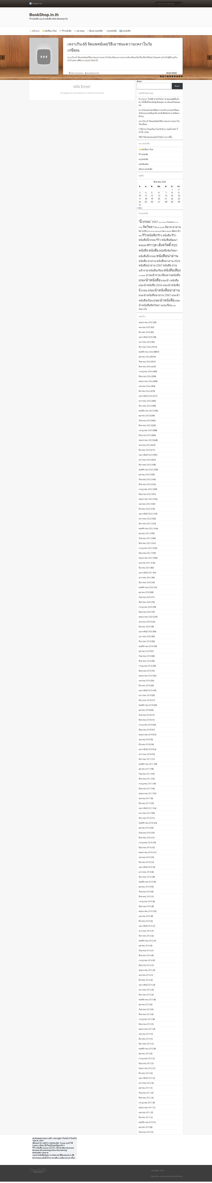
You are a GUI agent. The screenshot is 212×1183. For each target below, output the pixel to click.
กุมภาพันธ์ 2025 (145, 337)
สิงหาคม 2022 (145, 484)
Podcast (170, 222)
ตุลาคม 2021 (144, 533)
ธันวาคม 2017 (145, 759)
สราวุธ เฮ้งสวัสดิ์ (159, 244)
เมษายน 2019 (144, 680)
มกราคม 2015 (145, 930)
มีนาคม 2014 (144, 979)
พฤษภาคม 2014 (146, 970)
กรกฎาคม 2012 (145, 1058)
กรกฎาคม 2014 (145, 960)
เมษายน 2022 (144, 503)
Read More (171, 73)
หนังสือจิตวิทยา (168, 250)
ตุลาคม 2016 (144, 827)
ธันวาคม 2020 (145, 582)
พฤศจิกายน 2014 (146, 940)
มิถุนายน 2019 (145, 670)
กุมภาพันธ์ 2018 (145, 749)
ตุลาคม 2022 (144, 474)
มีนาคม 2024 (144, 391)
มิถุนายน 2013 (145, 1024)
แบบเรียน (166, 305)
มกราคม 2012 (145, 1082)
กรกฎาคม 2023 (145, 430)
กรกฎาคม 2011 (145, 1102)
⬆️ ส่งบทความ (35, 3)
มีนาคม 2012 (144, 1073)
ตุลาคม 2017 (144, 768)
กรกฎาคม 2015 (145, 901)
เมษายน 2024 (144, 386)
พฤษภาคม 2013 (146, 1028)
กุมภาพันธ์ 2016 (145, 867)
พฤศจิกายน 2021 (146, 528)
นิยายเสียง (143, 230)
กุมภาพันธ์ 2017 (145, 808)
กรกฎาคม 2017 (145, 783)
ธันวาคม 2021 (145, 523)
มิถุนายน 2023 (145, 435)
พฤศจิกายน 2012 (146, 1048)
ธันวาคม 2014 (145, 935)
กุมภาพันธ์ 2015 (145, 925)
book (160, 222)
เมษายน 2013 (144, 1033)
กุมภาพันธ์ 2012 (145, 1078)
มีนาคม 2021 (144, 567)
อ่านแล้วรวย (153, 275)
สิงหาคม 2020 (145, 602)
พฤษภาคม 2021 (146, 557)
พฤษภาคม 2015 (146, 911)
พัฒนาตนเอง (166, 231)
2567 (155, 222)
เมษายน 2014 (144, 974)
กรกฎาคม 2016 (145, 842)
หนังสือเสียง (144, 164)
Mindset (163, 222)
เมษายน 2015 (144, 916)
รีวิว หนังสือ (164, 235)
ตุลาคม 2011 (144, 1087)
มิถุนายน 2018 (145, 729)
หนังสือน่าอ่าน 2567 (150, 265)
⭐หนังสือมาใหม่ (49, 31)
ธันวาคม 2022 (145, 464)
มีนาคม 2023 (144, 449)
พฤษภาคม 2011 (146, 1107)
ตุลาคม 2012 (144, 1053)
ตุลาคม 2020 (144, 592)
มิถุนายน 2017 (145, 788)
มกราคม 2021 (145, 577)
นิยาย (157, 227)
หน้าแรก (36, 31)
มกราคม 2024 (145, 400)
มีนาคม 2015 (144, 920)
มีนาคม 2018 (144, 744)
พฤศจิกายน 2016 (146, 822)
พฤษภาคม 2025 (146, 322)
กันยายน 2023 (145, 420)
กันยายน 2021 (145, 538)
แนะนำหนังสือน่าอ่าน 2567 (155, 295)
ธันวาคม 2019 (145, 641)
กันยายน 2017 (145, 773)
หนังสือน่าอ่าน (167, 255)
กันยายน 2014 (145, 950)
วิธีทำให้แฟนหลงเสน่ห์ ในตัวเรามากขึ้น (155, 137)
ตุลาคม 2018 (144, 709)
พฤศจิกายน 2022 (146, 469)
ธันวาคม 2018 (145, 700)
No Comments (77, 73)
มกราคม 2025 (145, 341)
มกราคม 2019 (145, 695)
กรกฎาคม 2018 (145, 724)
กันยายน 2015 (145, 891)
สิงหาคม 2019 (145, 660)
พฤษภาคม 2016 (146, 852)
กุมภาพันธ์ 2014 (145, 984)
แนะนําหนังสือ (164, 300)
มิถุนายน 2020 (145, 611)
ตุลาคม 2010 (144, 1127)
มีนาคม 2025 (144, 332)
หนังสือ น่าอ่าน (147, 261)
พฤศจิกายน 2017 (146, 763)
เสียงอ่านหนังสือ (96, 31)
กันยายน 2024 (145, 361)
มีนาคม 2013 (144, 1038)
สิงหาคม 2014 (145, 955)
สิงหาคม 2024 (145, 366)
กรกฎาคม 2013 (145, 1019)
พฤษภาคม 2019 (146, 675)
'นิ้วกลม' (145, 221)
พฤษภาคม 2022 (146, 498)
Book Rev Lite (157, 1176)
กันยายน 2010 (145, 1131)
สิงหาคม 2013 (145, 1014)
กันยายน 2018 (145, 714)
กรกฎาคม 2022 (145, 489)
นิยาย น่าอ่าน (173, 227)
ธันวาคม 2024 (145, 346)
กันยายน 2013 (145, 1009)
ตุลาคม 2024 (144, 356)
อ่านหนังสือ (142, 275)
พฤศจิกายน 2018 (146, 705)
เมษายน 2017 (144, 798)
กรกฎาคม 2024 (145, 371)
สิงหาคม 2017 (145, 778)
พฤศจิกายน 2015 (146, 881)
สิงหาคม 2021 (145, 543)
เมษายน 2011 (144, 1112)
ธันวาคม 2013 (145, 994)
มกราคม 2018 (145, 754)
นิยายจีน (162, 227)
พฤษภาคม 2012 (146, 1068)
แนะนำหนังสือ (150, 280)
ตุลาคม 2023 (144, 415)
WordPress (178, 1176)
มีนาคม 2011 (144, 1117)
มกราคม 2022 (145, 518)
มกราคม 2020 (145, 636)
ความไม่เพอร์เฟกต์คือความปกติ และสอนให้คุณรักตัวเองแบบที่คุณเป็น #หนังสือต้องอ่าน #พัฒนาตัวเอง (159, 113)
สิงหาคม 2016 (145, 837)
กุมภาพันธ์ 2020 (145, 631)
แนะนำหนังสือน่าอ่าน (164, 290)
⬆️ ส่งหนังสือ (125, 31)
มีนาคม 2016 (144, 862)
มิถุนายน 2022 (145, 494)
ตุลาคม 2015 (144, 886)
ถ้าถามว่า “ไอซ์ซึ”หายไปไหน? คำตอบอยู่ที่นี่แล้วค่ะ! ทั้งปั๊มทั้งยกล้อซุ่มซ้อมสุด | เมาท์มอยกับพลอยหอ (159, 102)
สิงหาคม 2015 (145, 896)
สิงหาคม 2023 (145, 425)
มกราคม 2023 (145, 459)
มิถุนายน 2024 (145, 376)
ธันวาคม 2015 (145, 876)
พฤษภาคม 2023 (146, 440)
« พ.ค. (139, 207)
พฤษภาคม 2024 (146, 381)
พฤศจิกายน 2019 (146, 646)
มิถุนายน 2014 (145, 965)
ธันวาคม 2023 (145, 405)
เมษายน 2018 (144, 739)
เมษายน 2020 (144, 621)
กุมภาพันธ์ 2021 (145, 572)
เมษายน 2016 (144, 857)
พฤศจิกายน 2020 (146, 587)
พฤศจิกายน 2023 (146, 410)
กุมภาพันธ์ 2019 (145, 690)
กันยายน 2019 (145, 655)
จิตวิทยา (148, 226)
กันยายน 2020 (145, 597)
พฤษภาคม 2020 (146, 616)
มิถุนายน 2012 (145, 1063)
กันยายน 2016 (145, 832)
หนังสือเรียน (156, 270)
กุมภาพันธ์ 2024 (145, 395)
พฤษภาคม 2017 (146, 793)
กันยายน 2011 (145, 1092)
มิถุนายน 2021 (145, 552)
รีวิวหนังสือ (66, 31)
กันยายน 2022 (145, 479)
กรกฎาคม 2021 (145, 548)
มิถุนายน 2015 (145, 906)
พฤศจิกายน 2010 (146, 1122)
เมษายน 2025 (144, 327)
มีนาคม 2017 (144, 803)
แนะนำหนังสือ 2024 (150, 285)
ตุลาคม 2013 (144, 1004)
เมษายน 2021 (144, 562)
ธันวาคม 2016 (145, 817)
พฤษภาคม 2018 (146, 734)
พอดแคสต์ (158, 231)
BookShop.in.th (44, 14)
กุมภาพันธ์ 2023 (145, 454)
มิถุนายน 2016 (145, 847)
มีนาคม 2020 (144, 626)
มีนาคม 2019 (144, 685)
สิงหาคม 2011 (145, 1097)
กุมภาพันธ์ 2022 (145, 513)
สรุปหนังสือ (112, 31)
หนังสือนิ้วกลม (147, 256)
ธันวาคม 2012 (145, 1043)
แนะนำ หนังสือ (170, 280)
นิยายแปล (151, 231)
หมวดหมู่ (80, 31)
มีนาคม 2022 (144, 508)
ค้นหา (139, 81)
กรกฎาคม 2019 (145, 665)
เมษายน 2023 (144, 444)
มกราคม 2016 (145, 871)
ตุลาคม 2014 (144, 945)
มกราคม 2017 (145, 813)
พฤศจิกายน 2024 (146, 351)
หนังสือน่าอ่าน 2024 (168, 261)
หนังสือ (154, 250)
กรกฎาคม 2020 (145, 606)
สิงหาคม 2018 (145, 719)
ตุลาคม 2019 (144, 651)
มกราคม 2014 (145, 989)
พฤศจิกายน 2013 (146, 999)
